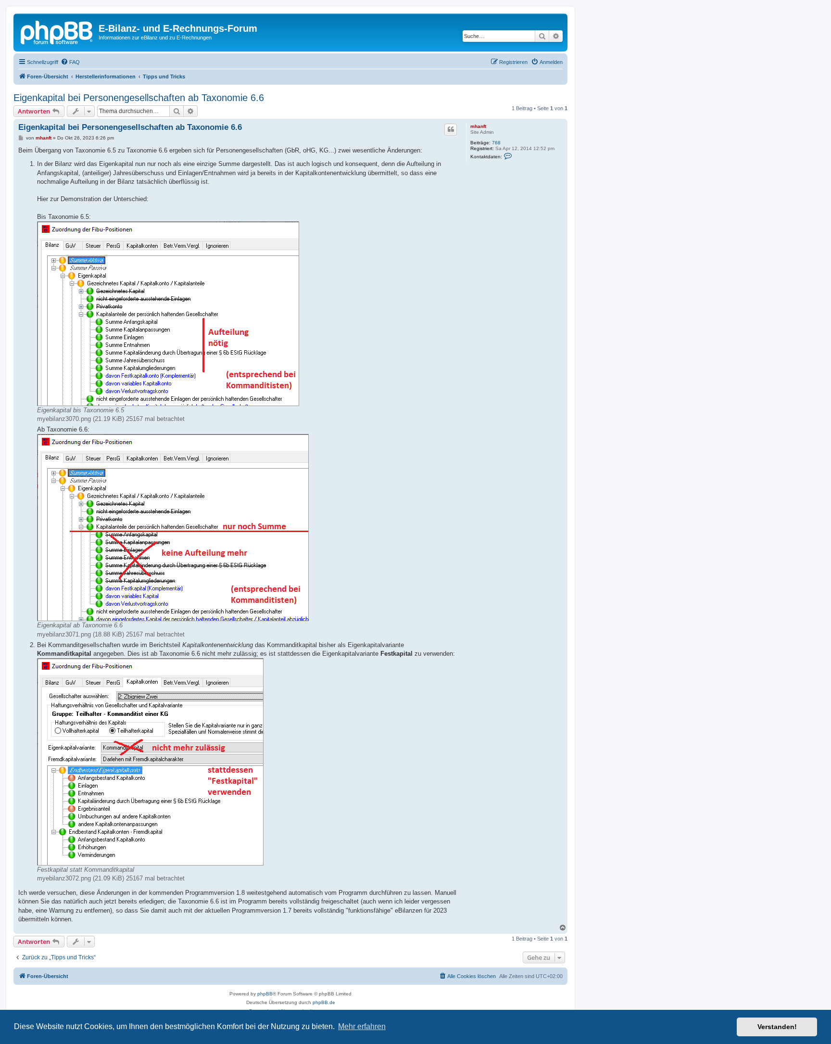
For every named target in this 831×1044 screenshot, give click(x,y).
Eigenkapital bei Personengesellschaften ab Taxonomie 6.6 (138, 97)
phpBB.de (324, 1002)
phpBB (265, 993)
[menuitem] (70, 62)
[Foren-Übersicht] (57, 31)
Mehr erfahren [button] (362, 1026)
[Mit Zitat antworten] (450, 129)
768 (496, 142)
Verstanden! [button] (777, 1027)
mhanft (478, 126)
